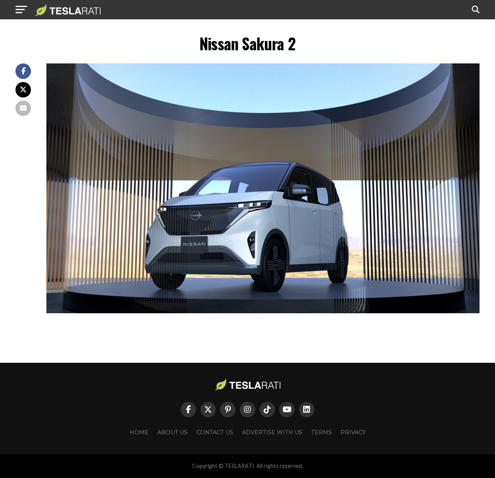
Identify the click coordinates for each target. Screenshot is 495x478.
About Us (172, 432)
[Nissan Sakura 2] (263, 311)
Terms (321, 432)
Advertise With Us (272, 432)
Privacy (353, 432)
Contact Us (214, 432)
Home (139, 432)
